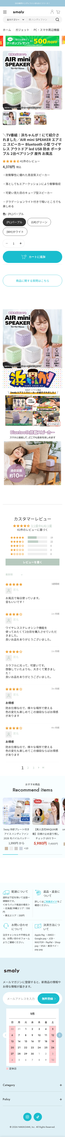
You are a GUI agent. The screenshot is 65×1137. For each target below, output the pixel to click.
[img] (14, 584)
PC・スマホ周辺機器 (46, 30)
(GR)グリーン (39, 222)
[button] (11, 161)
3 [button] (33, 768)
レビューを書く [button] (32, 562)
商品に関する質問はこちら (32, 281)
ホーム (7, 30)
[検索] (57, 20)
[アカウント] (52, 12)
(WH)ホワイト (15, 232)
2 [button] (28, 768)
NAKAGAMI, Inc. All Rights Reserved (36, 1127)
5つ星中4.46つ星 (41, 526)
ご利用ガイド (50, 901)
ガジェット (22, 30)
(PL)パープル (14, 222)
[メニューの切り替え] (5, 12)
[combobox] (32, 19)
